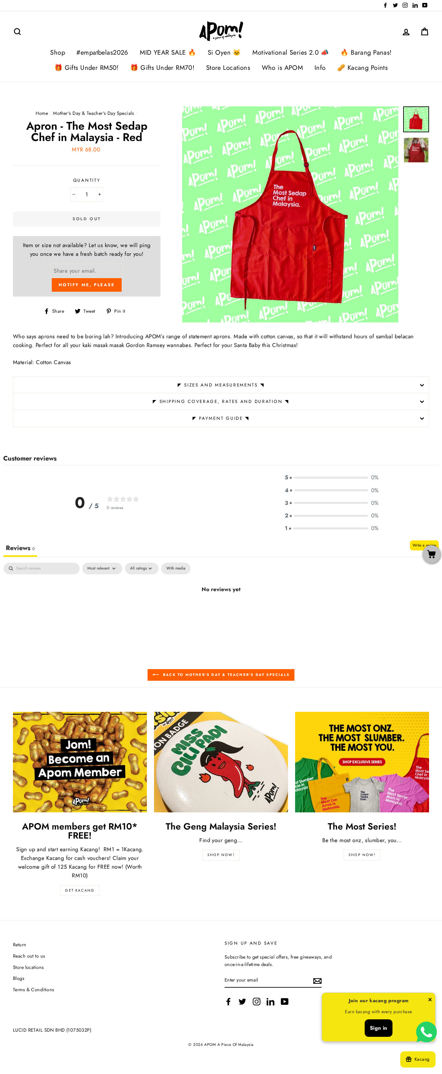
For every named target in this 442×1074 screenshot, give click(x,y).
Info (320, 67)
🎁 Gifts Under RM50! (86, 67)
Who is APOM (282, 67)
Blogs (18, 978)
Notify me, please (87, 285)
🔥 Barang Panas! (366, 52)
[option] (290, 214)
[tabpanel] (221, 610)
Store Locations (228, 67)
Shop (57, 52)
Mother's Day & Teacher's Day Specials (93, 113)
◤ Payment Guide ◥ (221, 418)
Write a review (424, 545)
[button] (332, 477)
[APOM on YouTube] (285, 1001)
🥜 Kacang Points (362, 67)
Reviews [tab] (20, 548)
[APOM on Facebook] (228, 1001)
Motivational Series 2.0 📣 (290, 52)
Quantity (87, 180)
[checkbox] (176, 568)
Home (42, 113)
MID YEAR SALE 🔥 (168, 52)
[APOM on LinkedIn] (270, 1001)
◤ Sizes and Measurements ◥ (221, 385)
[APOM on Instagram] (256, 1001)
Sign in (378, 1028)
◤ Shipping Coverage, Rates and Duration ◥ (221, 401)
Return (20, 944)
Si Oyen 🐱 (224, 52)
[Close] (430, 1000)
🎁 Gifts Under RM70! (162, 67)
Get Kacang (79, 890)
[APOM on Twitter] (242, 1001)
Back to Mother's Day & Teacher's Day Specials (225, 674)
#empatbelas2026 (102, 52)
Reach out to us (29, 956)
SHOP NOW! (221, 854)
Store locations (28, 967)
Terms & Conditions (33, 989)
